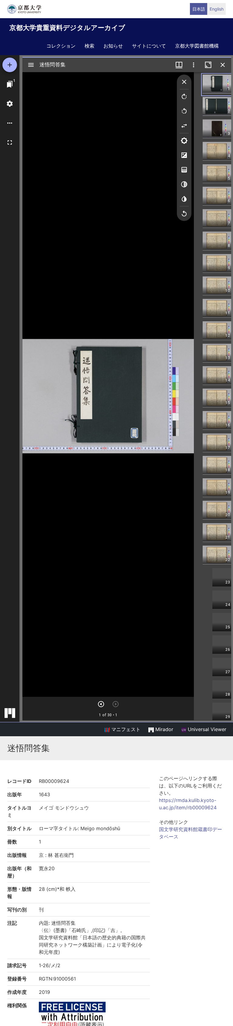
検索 (89, 46)
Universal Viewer (206, 729)
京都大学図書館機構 (197, 46)
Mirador (163, 729)
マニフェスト (125, 729)
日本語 (198, 9)
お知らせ (113, 46)
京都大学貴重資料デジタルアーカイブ (67, 28)
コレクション (61, 46)
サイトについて (149, 46)
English (217, 9)
